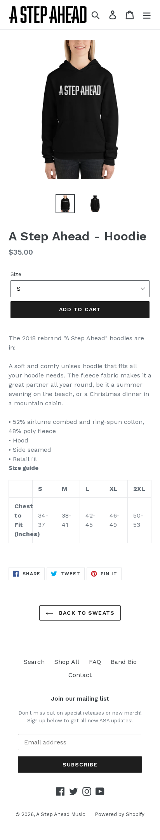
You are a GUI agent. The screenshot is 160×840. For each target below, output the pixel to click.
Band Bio (124, 661)
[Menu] (146, 15)
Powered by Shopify (119, 814)
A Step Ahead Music (60, 814)
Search (34, 661)
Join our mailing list (80, 698)
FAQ (95, 661)
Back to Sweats (86, 613)
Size (15, 274)
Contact (80, 675)
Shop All (66, 661)
